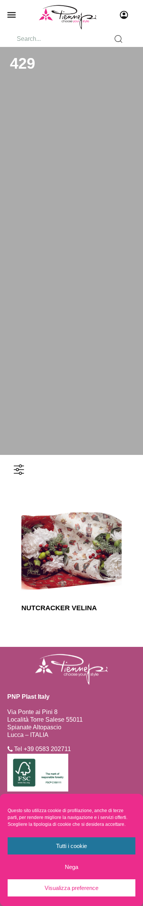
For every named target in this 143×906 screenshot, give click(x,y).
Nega (71, 867)
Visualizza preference (71, 888)
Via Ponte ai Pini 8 (32, 712)
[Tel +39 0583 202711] (10, 749)
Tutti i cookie (71, 846)
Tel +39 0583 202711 (42, 749)
